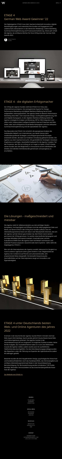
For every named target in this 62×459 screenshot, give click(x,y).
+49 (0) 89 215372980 (31, 438)
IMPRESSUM (31, 424)
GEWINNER (31, 401)
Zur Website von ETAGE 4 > (13, 374)
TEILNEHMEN (31, 400)
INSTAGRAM (31, 412)
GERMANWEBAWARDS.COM (31, 437)
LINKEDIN (31, 415)
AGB (31, 427)
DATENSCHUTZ (31, 425)
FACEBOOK (31, 413)
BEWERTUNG (31, 403)
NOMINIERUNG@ (31, 435)
